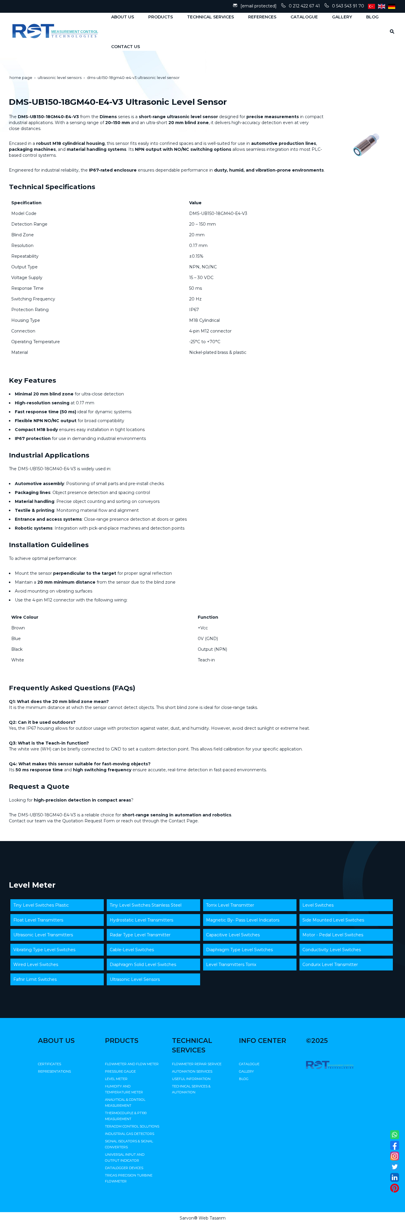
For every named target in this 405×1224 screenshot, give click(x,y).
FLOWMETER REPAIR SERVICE (196, 1064)
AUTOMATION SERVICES (192, 1071)
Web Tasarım (212, 1218)
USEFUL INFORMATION (191, 1079)
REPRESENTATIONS (54, 1071)
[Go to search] (390, 31)
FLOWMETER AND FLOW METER (132, 1064)
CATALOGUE (249, 1064)
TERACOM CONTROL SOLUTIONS (132, 1126)
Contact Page (183, 821)
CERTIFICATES (49, 1064)
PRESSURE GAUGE (120, 1071)
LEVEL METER (116, 1079)
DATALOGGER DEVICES (124, 1168)
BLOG (243, 1079)
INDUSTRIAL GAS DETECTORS (129, 1134)
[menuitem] (120, 17)
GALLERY (246, 1071)
